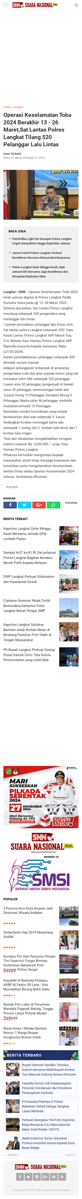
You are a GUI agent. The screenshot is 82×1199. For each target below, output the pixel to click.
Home (7, 107)
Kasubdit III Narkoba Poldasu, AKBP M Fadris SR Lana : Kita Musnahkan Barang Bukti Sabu (26, 984)
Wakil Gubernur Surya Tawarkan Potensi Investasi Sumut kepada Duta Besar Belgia (48, 1143)
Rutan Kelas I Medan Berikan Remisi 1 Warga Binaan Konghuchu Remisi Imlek (25, 1032)
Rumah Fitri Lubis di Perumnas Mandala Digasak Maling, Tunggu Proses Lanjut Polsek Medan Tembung (28, 1011)
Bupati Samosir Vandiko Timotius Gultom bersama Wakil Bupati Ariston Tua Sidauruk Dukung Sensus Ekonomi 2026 (49, 1069)
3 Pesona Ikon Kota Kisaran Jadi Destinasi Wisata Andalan (28, 910)
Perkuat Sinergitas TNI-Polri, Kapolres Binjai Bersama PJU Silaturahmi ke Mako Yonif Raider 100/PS (48, 1124)
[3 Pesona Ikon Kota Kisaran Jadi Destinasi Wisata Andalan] (69, 916)
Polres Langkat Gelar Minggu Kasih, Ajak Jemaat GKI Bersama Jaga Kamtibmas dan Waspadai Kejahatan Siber (40, 271)
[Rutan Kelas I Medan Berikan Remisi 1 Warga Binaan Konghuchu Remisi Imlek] (69, 1036)
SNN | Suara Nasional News (52, 1190)
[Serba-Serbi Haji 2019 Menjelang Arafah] (69, 940)
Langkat (18, 107)
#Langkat (12, 487)
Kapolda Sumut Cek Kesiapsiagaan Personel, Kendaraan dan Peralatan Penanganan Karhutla (47, 1088)
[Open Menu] (5, 5)
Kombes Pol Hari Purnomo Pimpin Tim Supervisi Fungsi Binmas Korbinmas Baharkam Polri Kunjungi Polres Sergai (29, 963)
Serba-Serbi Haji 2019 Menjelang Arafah (28, 934)
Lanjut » (70, 1154)
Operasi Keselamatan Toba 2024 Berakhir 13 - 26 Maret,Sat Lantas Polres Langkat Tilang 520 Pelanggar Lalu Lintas (37, 130)
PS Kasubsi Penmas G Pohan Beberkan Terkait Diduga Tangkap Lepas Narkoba (45, 1106)
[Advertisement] (41, 61)
